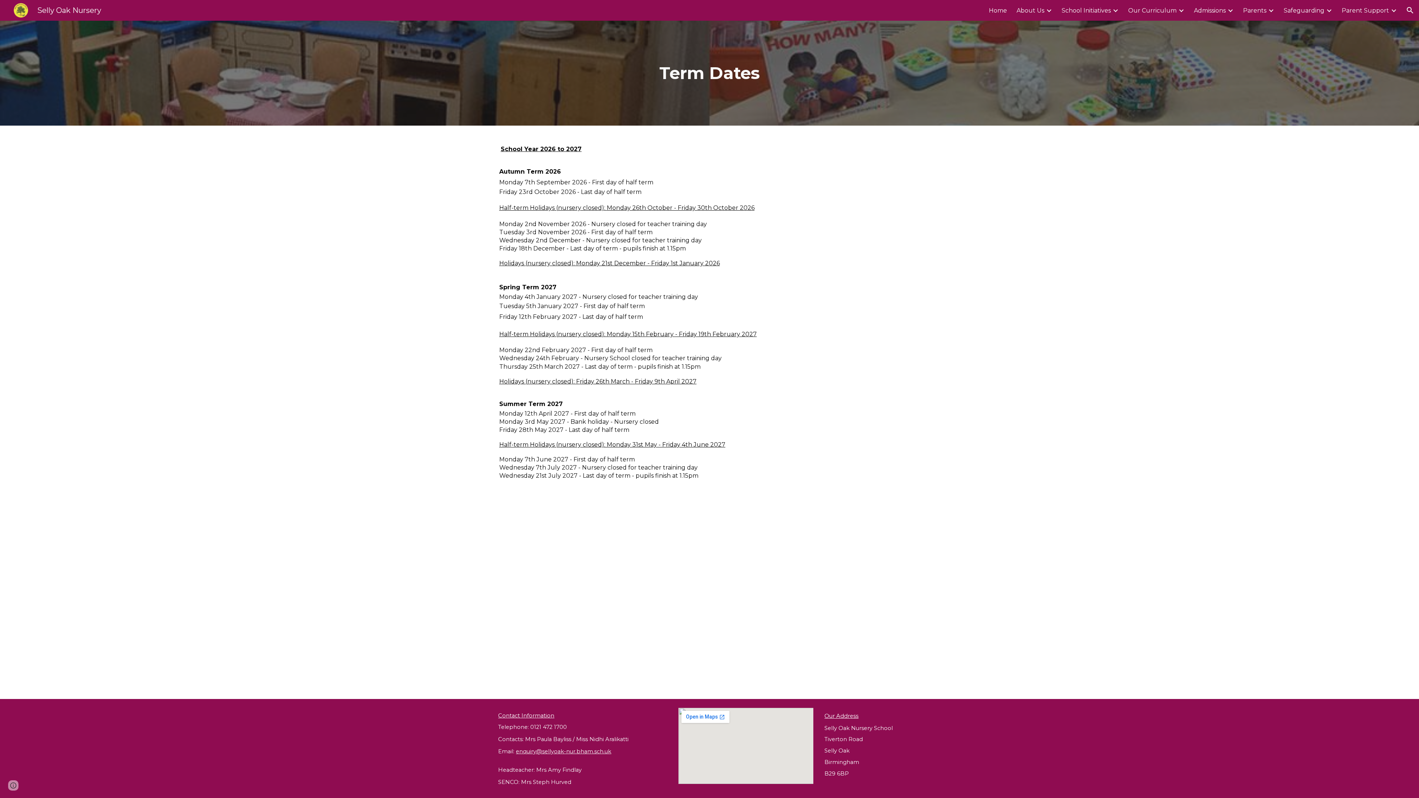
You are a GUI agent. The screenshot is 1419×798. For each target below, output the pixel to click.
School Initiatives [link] (1086, 10)
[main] (709, 73)
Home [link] (998, 10)
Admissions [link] (1210, 10)
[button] (1410, 10)
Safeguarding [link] (1304, 10)
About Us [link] (1030, 10)
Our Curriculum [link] (1152, 10)
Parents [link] (1254, 10)
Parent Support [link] (1365, 10)
